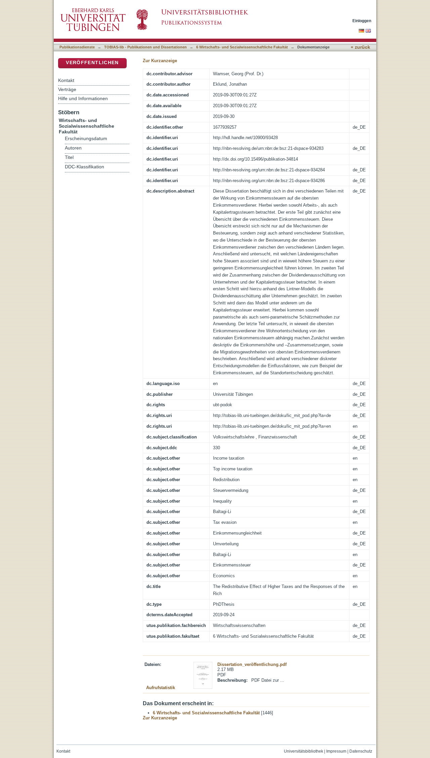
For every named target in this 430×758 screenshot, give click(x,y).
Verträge (67, 89)
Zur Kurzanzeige (160, 60)
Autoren (73, 148)
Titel (69, 157)
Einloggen (361, 20)
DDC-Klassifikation (84, 166)
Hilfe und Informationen (83, 98)
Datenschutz (360, 751)
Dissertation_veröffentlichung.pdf (252, 664)
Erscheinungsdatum (86, 138)
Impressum (336, 751)
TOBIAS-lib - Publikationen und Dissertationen (145, 47)
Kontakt (66, 80)
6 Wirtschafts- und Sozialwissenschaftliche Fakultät (242, 47)
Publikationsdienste (77, 47)
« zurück (360, 47)
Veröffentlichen (92, 62)
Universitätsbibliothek (303, 751)
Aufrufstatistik (160, 687)
